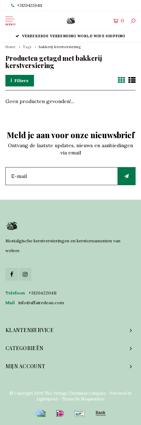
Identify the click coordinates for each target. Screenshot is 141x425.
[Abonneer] (127, 176)
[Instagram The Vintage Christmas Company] (25, 274)
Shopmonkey (92, 398)
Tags (27, 46)
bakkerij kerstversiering (60, 46)
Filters (21, 80)
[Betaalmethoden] (40, 413)
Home (10, 46)
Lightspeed (47, 398)
